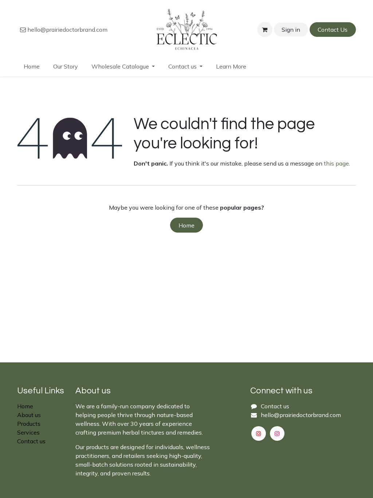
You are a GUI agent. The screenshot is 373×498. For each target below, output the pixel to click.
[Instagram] (277, 433)
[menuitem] (32, 66)
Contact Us (333, 29)
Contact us (31, 441)
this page (336, 163)
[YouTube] (258, 433)
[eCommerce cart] (264, 29)
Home (186, 225)
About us (29, 415)
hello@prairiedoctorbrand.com (66, 29)
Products (28, 423)
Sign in (291, 29)
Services (28, 432)
